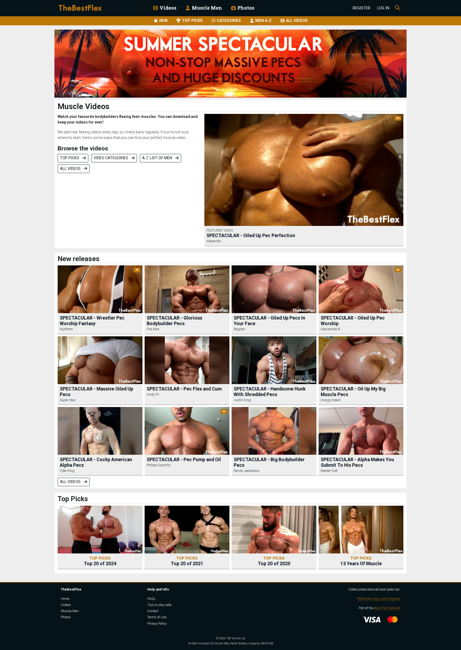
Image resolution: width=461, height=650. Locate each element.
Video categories (111, 158)
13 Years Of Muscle (361, 561)
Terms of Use (156, 617)
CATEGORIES (228, 20)
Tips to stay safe (159, 605)
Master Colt (329, 471)
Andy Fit (153, 394)
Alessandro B (330, 329)
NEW (163, 20)
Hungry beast (331, 400)
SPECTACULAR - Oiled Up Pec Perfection (250, 235)
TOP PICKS (191, 20)
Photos (245, 8)
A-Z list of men (157, 158)
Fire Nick (153, 329)
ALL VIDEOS (296, 20)
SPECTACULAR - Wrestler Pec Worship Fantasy (92, 320)
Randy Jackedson (247, 471)
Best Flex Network (387, 608)
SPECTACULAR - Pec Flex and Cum (184, 389)
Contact (152, 611)
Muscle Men (206, 8)
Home (65, 599)
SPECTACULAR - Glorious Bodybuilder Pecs (174, 320)
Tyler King (67, 471)
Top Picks (70, 158)
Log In (383, 8)
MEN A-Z (263, 20)
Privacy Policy (156, 623)
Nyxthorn (66, 329)
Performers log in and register (378, 599)
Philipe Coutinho (158, 465)
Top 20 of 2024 (100, 561)
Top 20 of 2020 (274, 561)
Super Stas (67, 400)
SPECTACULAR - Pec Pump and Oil (184, 459)
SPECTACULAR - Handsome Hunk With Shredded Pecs (269, 391)
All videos (71, 168)
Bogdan (239, 329)
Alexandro (213, 241)
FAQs (151, 599)
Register (361, 8)
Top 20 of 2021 (187, 561)
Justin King (242, 400)
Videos (167, 8)
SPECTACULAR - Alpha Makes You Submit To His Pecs (357, 462)
